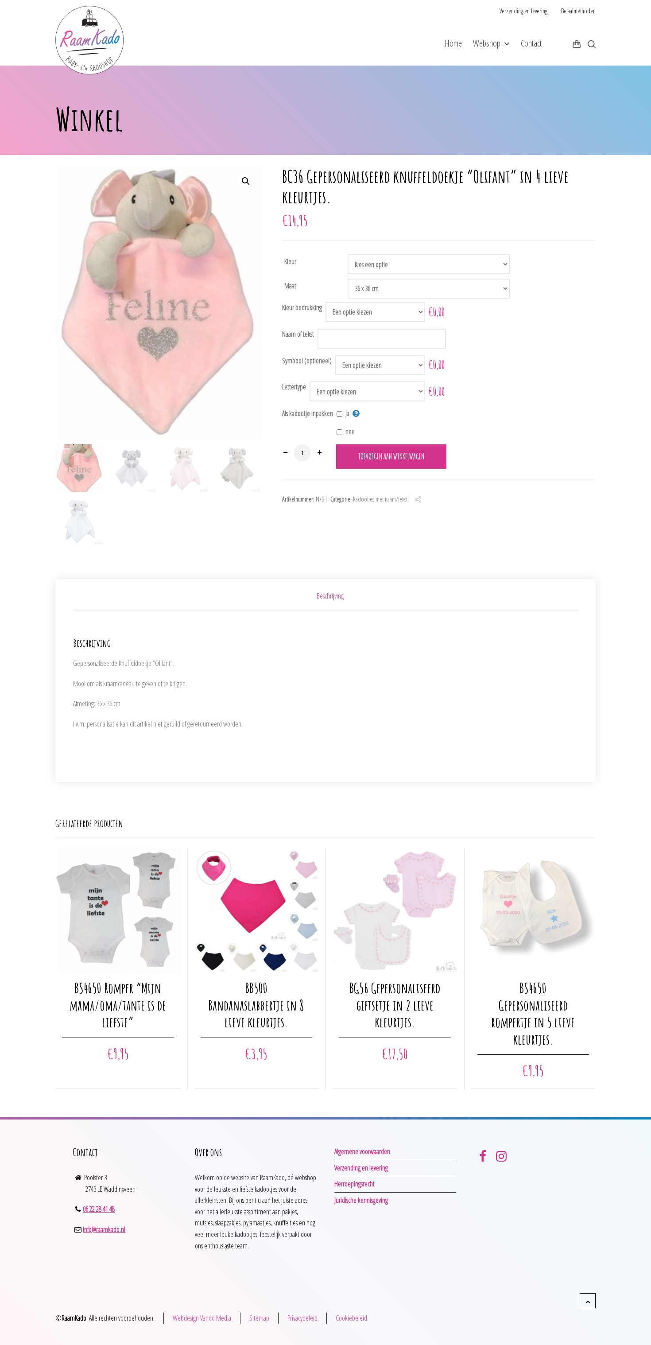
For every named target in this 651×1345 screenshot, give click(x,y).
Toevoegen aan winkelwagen (391, 456)
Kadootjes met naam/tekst (380, 499)
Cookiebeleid (351, 1318)
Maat (290, 285)
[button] (246, 181)
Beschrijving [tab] (330, 596)
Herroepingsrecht (354, 1184)
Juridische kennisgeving (361, 1200)
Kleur (290, 261)
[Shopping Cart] (576, 44)
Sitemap (259, 1318)
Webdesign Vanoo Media (202, 1318)
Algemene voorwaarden (362, 1151)
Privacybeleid (302, 1318)
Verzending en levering (523, 11)
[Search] (590, 44)
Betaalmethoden (578, 11)
